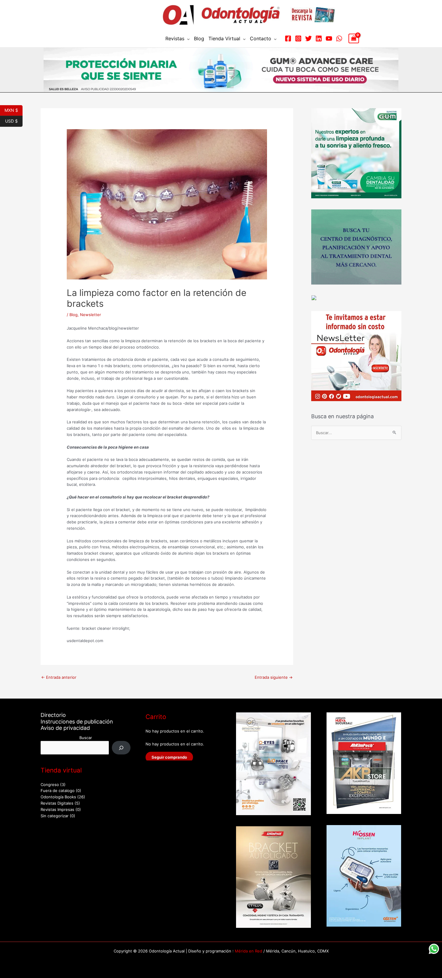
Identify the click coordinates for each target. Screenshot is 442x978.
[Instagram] (298, 38)
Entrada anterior (58, 677)
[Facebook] (288, 38)
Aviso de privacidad (65, 728)
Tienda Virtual (224, 38)
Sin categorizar (55, 815)
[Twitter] (308, 38)
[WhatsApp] (339, 38)
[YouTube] (329, 38)
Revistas (174, 38)
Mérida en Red (248, 951)
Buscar (85, 737)
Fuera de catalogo (58, 790)
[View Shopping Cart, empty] (353, 38)
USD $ (14, 120)
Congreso (50, 784)
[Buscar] (121, 747)
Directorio (53, 715)
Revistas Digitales (57, 803)
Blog (199, 38)
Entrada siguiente (274, 677)
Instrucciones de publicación (77, 721)
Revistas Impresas (57, 809)
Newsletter (90, 314)
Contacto (260, 38)
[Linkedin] (318, 38)
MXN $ (14, 110)
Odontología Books (58, 796)
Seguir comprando (169, 757)
